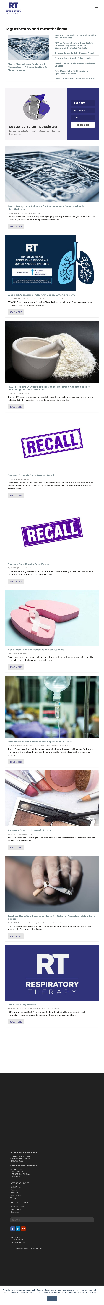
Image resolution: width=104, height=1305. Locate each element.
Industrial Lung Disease (22, 1004)
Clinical (21, 299)
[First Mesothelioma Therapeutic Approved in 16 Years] (52, 707)
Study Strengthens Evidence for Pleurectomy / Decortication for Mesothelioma (28, 67)
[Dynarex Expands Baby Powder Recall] (52, 443)
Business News (22, 745)
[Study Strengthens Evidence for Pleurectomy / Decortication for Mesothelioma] (28, 47)
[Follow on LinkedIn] (18, 1228)
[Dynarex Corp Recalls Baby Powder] (52, 532)
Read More (15, 226)
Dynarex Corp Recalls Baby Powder (73, 58)
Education (42, 299)
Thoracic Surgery (34, 213)
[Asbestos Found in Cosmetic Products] (52, 798)
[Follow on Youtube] (23, 1228)
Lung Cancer (22, 213)
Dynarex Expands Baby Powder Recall (74, 53)
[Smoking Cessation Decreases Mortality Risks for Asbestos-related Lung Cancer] (52, 884)
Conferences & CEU (31, 299)
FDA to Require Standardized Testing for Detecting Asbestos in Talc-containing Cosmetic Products (74, 45)
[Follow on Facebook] (12, 1228)
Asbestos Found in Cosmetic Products (75, 78)
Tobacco (62, 923)
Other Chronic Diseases (48, 745)
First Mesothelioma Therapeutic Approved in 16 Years (71, 72)
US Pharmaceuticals (64, 745)
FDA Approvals (33, 745)
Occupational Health (50, 923)
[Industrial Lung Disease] (52, 973)
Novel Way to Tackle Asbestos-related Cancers (75, 64)
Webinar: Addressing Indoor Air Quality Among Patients (75, 36)
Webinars (65, 299)
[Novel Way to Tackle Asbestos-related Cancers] (52, 618)
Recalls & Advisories (25, 393)
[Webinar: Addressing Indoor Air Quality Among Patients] (52, 263)
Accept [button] (52, 1299)
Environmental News (54, 299)
